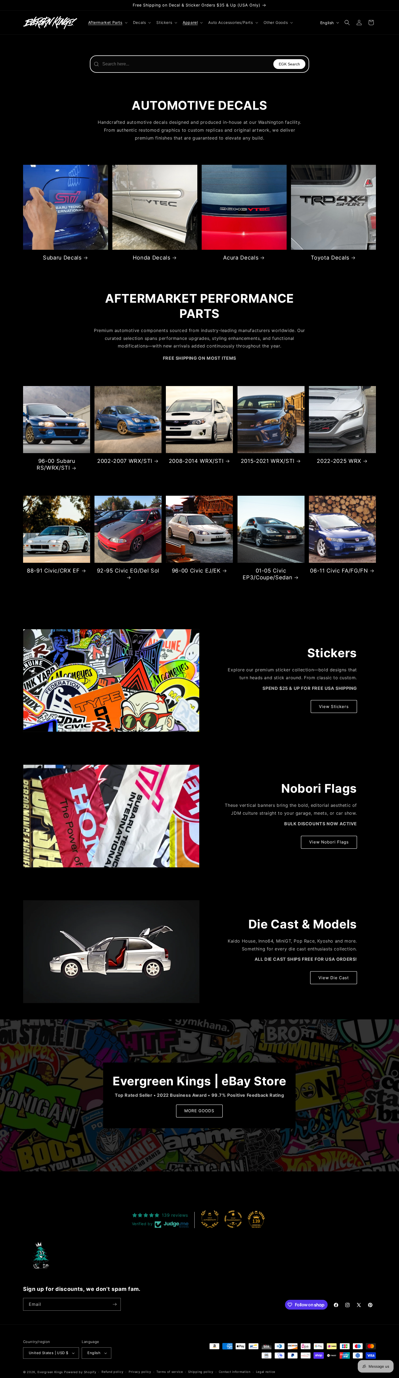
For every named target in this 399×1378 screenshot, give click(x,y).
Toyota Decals (330, 257)
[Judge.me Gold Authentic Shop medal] (209, 1219)
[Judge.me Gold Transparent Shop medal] (233, 1219)
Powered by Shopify (80, 1372)
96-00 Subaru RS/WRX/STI (56, 464)
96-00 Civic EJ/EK (196, 570)
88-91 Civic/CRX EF (53, 570)
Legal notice (265, 1372)
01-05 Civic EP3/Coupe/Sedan (267, 574)
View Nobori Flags (329, 842)
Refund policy (112, 1372)
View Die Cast (333, 977)
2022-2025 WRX (339, 461)
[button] (107, 22)
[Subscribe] (115, 1304)
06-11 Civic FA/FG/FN (339, 570)
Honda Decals (151, 257)
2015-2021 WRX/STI (267, 461)
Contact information (235, 1372)
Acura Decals (240, 257)
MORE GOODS (199, 1111)
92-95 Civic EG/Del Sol (128, 570)
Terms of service (169, 1372)
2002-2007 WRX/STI (124, 461)
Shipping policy (200, 1372)
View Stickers (334, 706)
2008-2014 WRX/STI (196, 461)
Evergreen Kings (50, 1372)
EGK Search (289, 64)
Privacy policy (140, 1372)
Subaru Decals (62, 257)
